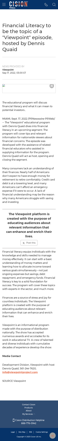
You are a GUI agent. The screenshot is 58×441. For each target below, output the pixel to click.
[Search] (54, 4)
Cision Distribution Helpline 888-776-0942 (29, 422)
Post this (30, 242)
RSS (30, 432)
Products (28, 408)
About (29, 410)
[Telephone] (46, 4)
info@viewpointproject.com (20, 372)
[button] (29, 85)
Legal (13, 432)
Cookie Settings (42, 432)
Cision (33, 437)
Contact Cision (28, 404)
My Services (27, 414)
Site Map (22, 432)
